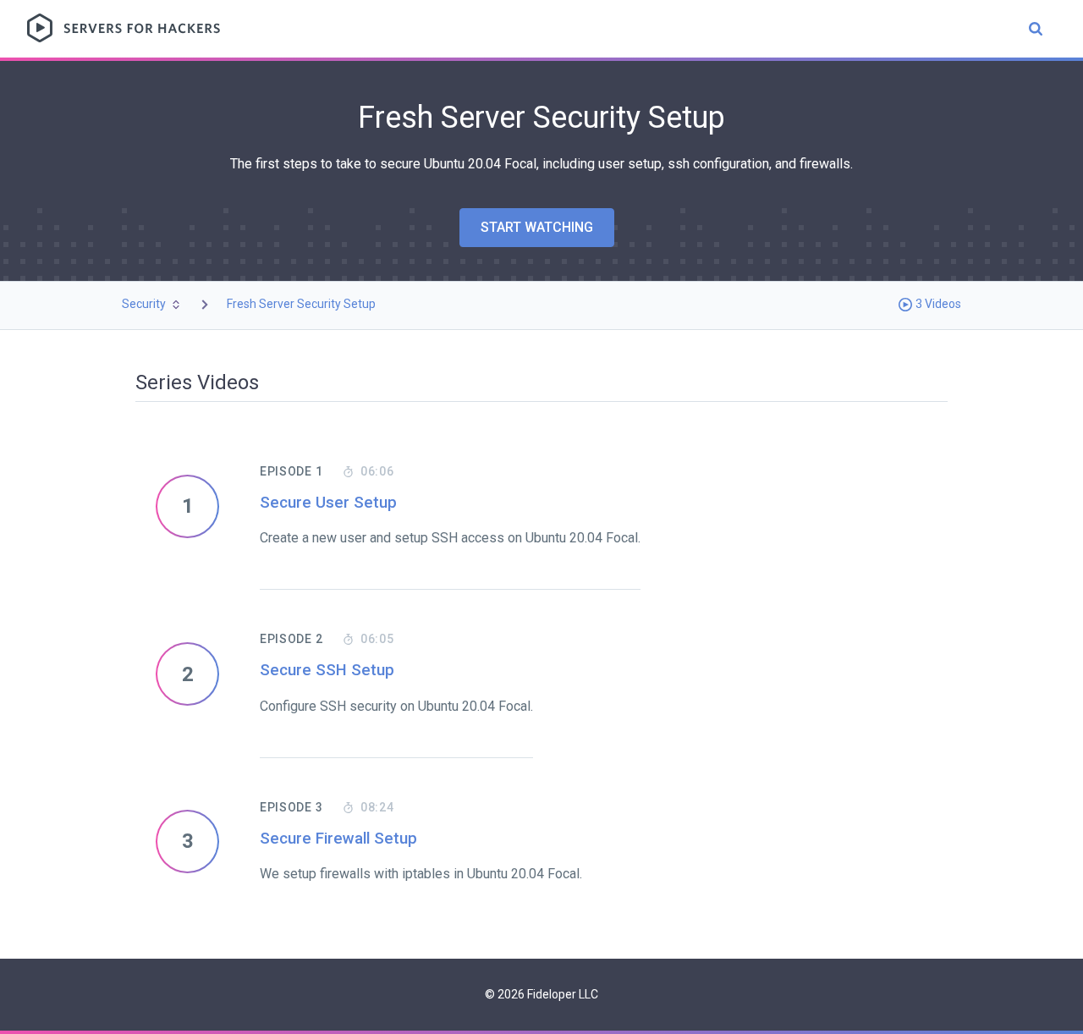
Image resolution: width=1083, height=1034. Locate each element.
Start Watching (537, 227)
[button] (152, 304)
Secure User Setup (328, 502)
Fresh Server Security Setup (301, 304)
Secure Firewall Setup (338, 838)
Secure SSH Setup (327, 670)
